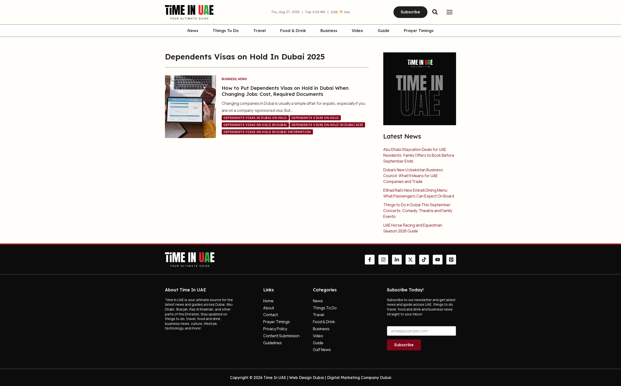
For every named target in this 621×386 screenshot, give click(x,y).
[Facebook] (370, 259)
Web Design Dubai (306, 377)
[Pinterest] (451, 259)
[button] (410, 12)
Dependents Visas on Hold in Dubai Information (267, 132)
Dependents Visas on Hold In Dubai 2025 (327, 125)
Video (357, 31)
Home (268, 301)
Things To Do (226, 31)
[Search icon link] (435, 12)
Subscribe (404, 344)
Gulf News (322, 349)
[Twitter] (410, 259)
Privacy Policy (275, 328)
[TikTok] (424, 259)
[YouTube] (437, 259)
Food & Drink (293, 31)
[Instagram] (383, 259)
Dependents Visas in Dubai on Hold (255, 118)
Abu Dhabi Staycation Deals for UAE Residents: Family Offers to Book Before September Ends (418, 155)
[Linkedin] (397, 259)
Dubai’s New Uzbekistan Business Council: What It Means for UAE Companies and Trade (413, 175)
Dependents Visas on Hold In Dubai (255, 125)
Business (328, 31)
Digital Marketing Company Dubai (359, 377)
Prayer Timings (418, 31)
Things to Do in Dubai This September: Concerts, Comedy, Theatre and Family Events (417, 210)
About (268, 308)
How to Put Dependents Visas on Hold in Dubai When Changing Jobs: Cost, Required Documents (285, 91)
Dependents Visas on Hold (315, 118)
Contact (270, 314)
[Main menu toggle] (449, 12)
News (193, 31)
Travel (259, 31)
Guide (383, 31)
